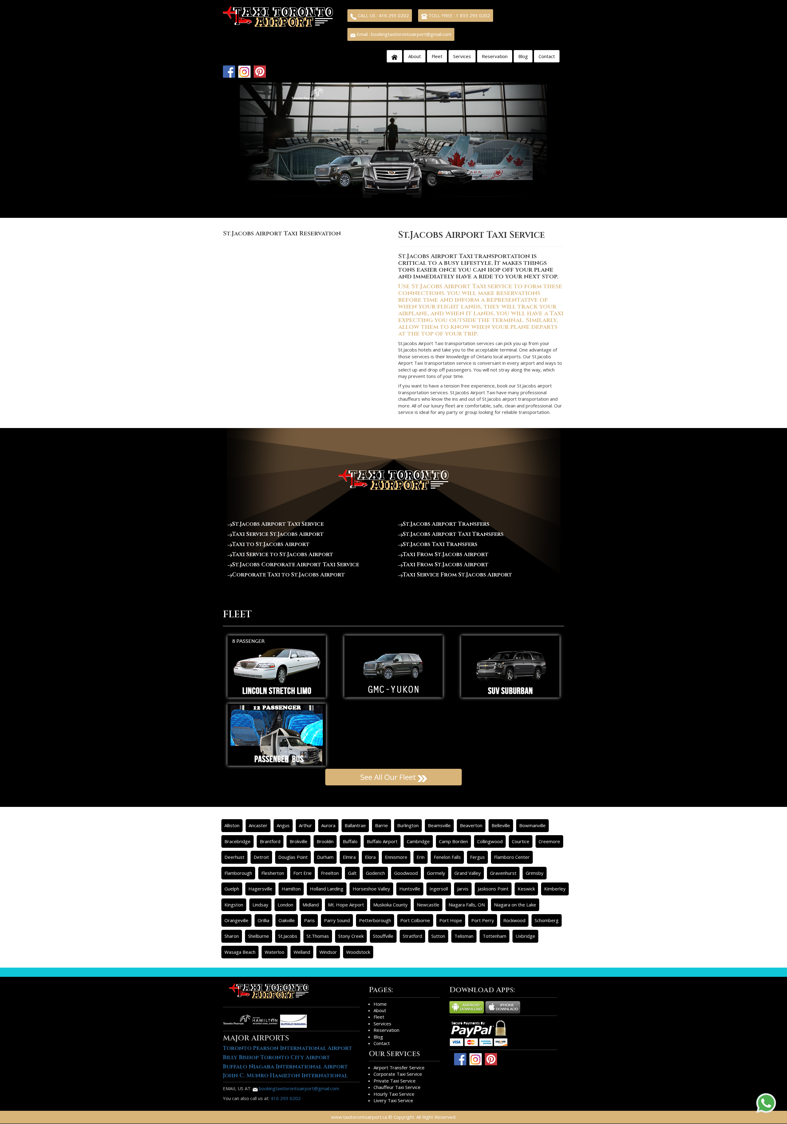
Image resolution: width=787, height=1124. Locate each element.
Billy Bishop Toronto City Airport (276, 1057)
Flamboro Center (512, 857)
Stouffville (383, 936)
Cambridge (418, 841)
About (414, 56)
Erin (421, 857)
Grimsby (535, 873)
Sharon (231, 936)
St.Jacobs (287, 936)
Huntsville (409, 889)
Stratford (412, 936)
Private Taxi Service (395, 1081)
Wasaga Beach (239, 952)
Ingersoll (438, 889)
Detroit (261, 857)
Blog (523, 56)
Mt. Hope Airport (346, 905)
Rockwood (514, 920)
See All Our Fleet (389, 777)
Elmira (349, 857)
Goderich (375, 873)
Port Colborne (415, 920)
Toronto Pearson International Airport (287, 1048)
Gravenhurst (503, 873)
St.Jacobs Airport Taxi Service (278, 524)
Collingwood (490, 841)
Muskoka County (390, 905)
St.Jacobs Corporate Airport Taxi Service (295, 564)
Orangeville (236, 920)
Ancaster (258, 825)
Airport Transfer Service (399, 1067)
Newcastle (428, 905)
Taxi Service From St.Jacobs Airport (457, 575)
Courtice (520, 841)
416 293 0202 (286, 1098)
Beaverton (471, 825)
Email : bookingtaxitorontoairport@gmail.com (403, 34)
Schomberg (547, 920)
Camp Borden (453, 841)
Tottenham (494, 936)
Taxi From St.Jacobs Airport (445, 554)
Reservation (495, 56)
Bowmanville (532, 825)
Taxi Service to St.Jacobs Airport (282, 554)
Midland (311, 905)
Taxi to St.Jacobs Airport (271, 544)
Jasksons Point (493, 889)
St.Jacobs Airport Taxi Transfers (453, 534)
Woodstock (358, 952)
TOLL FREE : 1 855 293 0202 (458, 15)
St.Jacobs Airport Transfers (446, 524)
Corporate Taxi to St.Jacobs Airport (288, 575)
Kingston (233, 905)
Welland (302, 952)
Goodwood (406, 873)
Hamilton (291, 889)
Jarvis (463, 889)
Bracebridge (237, 841)
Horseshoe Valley (371, 889)
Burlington (408, 825)
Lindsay (260, 905)
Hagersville (260, 889)
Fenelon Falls (447, 857)
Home (380, 1004)
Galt (352, 873)
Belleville (501, 825)
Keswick (526, 889)
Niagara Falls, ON (467, 905)
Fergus (477, 857)
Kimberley (555, 889)
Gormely (436, 873)
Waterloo (274, 952)
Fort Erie (302, 873)
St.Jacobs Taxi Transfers (440, 544)
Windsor (328, 952)
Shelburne (258, 936)
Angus (283, 825)
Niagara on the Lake (515, 905)
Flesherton (272, 873)
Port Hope (450, 920)
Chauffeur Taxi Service (397, 1087)
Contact (547, 56)
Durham (325, 857)
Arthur (305, 825)
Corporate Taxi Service (398, 1074)
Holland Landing (326, 889)
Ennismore (396, 857)
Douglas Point (293, 857)
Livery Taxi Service (393, 1100)
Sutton (438, 936)
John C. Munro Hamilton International (285, 1075)
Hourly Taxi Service (394, 1094)
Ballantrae (355, 825)
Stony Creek (351, 936)
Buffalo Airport (382, 841)
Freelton (330, 873)
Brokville (298, 841)
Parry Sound (337, 920)
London (285, 905)
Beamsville (439, 825)
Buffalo (350, 841)
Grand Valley (467, 873)
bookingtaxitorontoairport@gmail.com (298, 1088)
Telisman (463, 936)
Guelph (231, 889)
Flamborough (238, 873)
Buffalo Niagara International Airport (285, 1067)
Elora (370, 857)
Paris (309, 920)
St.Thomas (317, 936)
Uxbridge (525, 936)
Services (462, 56)
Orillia (263, 920)
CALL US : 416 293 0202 (383, 15)
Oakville (287, 920)
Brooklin (325, 841)
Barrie (381, 825)
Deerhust (234, 857)
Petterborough (375, 920)
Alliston (231, 825)
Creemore (549, 841)
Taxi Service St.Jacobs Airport (278, 534)
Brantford (270, 841)
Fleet (437, 56)
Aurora (328, 825)
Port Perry (482, 920)
